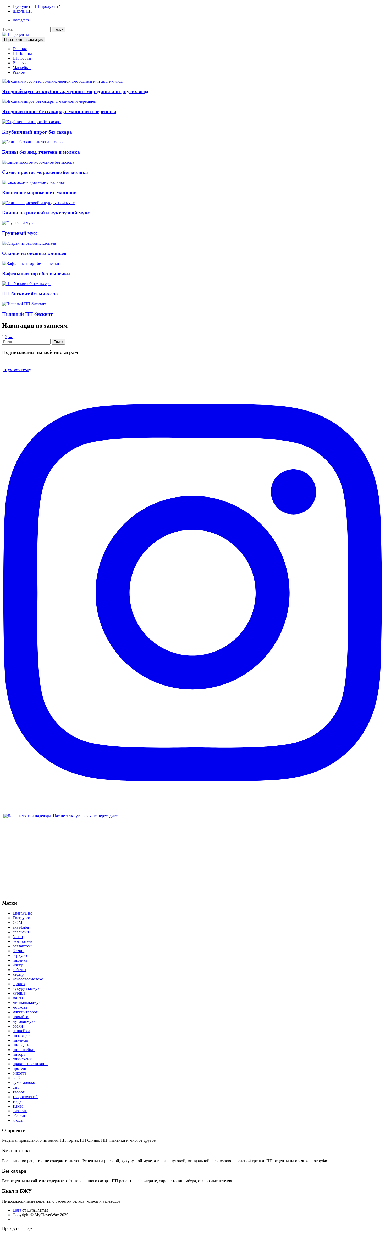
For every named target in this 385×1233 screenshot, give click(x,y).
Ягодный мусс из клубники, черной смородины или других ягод (75, 91)
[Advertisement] (159, 858)
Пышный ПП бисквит (27, 314)
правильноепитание (30, 1063)
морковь (20, 1007)
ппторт (19, 1054)
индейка (20, 960)
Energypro (21, 918)
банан (18, 936)
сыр (16, 1087)
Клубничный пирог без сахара (37, 132)
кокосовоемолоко (28, 979)
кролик (19, 983)
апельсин (21, 932)
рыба (17, 1078)
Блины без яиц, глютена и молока (41, 152)
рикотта (19, 1073)
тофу (17, 1101)
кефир (18, 974)
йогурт (19, 965)
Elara (17, 1210)
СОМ (17, 922)
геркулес (20, 955)
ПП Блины (22, 53)
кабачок (19, 969)
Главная (20, 49)
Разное (19, 72)
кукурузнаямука (27, 988)
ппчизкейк (22, 1059)
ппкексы (20, 1040)
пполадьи (21, 1045)
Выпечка (21, 63)
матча (18, 998)
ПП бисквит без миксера (30, 293)
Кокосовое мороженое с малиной (39, 192)
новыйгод (21, 1016)
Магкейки (22, 67)
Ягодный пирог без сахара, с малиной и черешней (59, 111)
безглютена (23, 941)
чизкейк (20, 1111)
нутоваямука (24, 1021)
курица (19, 993)
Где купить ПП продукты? (36, 6)
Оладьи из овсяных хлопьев (34, 253)
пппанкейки (24, 1049)
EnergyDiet (22, 913)
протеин (20, 1068)
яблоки (19, 1115)
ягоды (18, 1120)
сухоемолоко (24, 1082)
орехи (18, 1026)
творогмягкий (25, 1096)
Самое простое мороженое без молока (45, 172)
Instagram (21, 20)
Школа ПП (22, 11)
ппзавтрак (22, 1035)
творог (19, 1092)
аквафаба (21, 927)
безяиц (19, 951)
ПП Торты (22, 58)
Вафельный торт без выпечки (36, 273)
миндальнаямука (27, 1002)
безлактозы (22, 946)
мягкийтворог (25, 1012)
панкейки (21, 1031)
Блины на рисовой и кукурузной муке (46, 212)
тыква (18, 1106)
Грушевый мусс (19, 233)
